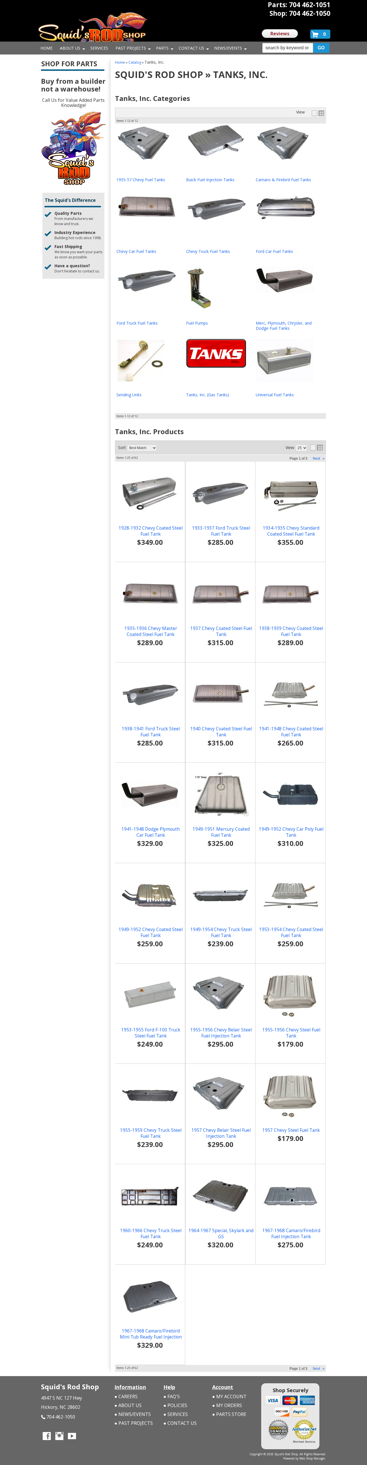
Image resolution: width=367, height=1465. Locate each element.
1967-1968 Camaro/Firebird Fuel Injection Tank (291, 1234)
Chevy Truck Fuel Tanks (208, 251)
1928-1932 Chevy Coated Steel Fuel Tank (151, 531)
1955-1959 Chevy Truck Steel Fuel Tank (150, 1133)
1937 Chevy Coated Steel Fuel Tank (221, 631)
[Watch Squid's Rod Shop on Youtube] (72, 1436)
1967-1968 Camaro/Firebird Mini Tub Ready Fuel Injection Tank (151, 1337)
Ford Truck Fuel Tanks (137, 323)
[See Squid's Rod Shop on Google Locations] (84, 1436)
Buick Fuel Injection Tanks (210, 179)
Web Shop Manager (312, 1458)
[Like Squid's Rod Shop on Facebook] (46, 1436)
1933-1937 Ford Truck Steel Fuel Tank (221, 531)
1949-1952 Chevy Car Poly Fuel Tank (291, 832)
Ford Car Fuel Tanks (274, 251)
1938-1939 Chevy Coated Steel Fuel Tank (291, 631)
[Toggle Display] (318, 113)
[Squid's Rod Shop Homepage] (93, 30)
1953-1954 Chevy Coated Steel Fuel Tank (291, 932)
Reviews (279, 33)
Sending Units (129, 394)
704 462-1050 (60, 1417)
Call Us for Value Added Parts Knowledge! (73, 103)
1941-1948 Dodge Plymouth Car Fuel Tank (151, 832)
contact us (90, 271)
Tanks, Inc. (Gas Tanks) (207, 394)
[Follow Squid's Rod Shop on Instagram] (59, 1436)
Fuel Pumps (197, 323)
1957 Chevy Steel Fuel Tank (291, 1130)
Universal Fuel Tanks (275, 394)
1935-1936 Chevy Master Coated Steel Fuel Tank (150, 631)
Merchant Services (304, 1441)
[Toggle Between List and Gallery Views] (316, 447)
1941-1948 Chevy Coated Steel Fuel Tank (291, 732)
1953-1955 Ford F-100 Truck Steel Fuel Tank (150, 1033)
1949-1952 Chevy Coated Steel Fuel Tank (151, 932)
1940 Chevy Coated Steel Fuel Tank (221, 732)
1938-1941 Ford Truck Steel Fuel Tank (151, 732)
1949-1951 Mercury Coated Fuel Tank (221, 832)
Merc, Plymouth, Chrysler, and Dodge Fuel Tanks (284, 325)
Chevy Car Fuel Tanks (136, 251)
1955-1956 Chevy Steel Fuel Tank (291, 1033)
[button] (295, 48)
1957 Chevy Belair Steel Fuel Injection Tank (221, 1133)
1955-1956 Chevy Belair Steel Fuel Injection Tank (221, 1033)
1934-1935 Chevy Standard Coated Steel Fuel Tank (291, 531)
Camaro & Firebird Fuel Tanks (283, 179)
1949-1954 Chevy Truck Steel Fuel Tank (221, 932)
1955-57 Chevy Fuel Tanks (140, 179)
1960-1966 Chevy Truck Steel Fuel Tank (150, 1234)
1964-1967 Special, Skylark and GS (221, 1234)
